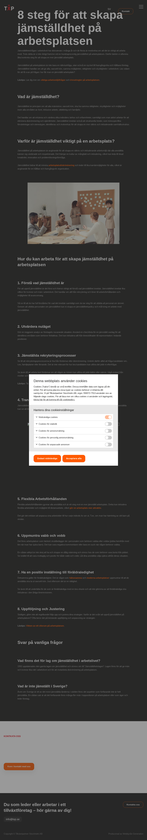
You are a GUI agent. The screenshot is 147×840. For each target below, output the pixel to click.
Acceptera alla (74, 458)
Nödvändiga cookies (48, 417)
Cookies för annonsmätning (51, 431)
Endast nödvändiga (47, 458)
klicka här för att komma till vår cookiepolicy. (54, 399)
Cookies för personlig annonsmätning (55, 437)
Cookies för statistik (47, 424)
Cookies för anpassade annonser (54, 444)
